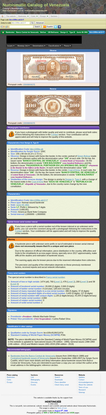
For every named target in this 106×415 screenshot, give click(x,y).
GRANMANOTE (29, 84)
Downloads (59, 380)
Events (33, 385)
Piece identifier (60, 382)
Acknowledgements (86, 382)
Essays (43, 16)
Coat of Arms (74, 170)
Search (57, 377)
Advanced (40, 23)
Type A (78, 179)
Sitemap (82, 392)
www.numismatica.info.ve (13, 11)
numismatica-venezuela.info (36, 11)
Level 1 (58, 282)
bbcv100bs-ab (36, 149)
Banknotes (22, 16)
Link (32, 377)
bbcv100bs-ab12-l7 (39, 200)
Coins (33, 16)
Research (82, 390)
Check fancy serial (62, 385)
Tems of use (83, 387)
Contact (54, 134)
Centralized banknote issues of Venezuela (30, 358)
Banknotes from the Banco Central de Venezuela (33, 356)
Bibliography (35, 380)
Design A (69, 179)
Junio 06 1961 (22, 205)
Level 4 (14, 284)
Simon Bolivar (83, 156)
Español (50, 27)
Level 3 (84, 282)
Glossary (34, 382)
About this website (85, 385)
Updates (82, 377)
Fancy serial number (55, 277)
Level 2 (71, 282)
